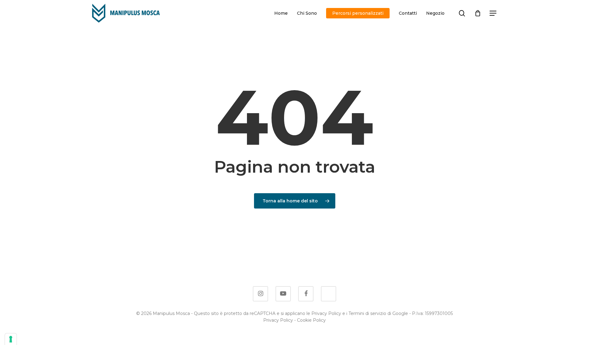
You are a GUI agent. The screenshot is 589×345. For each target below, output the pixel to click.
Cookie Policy (311, 320)
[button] (493, 13)
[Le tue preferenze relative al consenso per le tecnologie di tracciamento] (11, 339)
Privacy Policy (278, 320)
